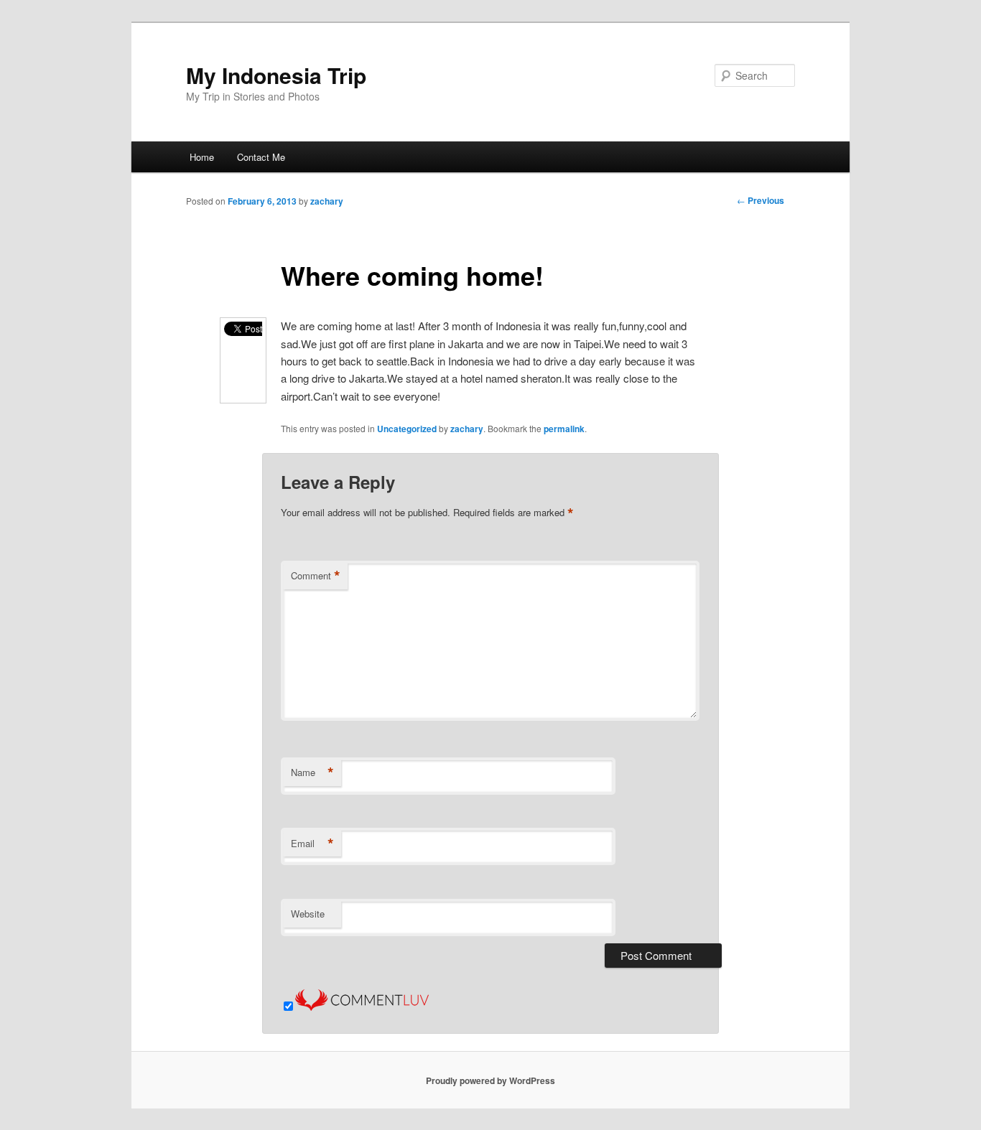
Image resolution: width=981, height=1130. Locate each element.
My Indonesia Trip (276, 75)
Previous (760, 200)
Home (202, 157)
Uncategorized (407, 428)
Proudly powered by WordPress (490, 1080)
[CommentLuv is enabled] (362, 1006)
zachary (326, 201)
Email (312, 843)
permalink (564, 428)
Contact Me (261, 157)
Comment (315, 575)
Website (308, 913)
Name (312, 772)
